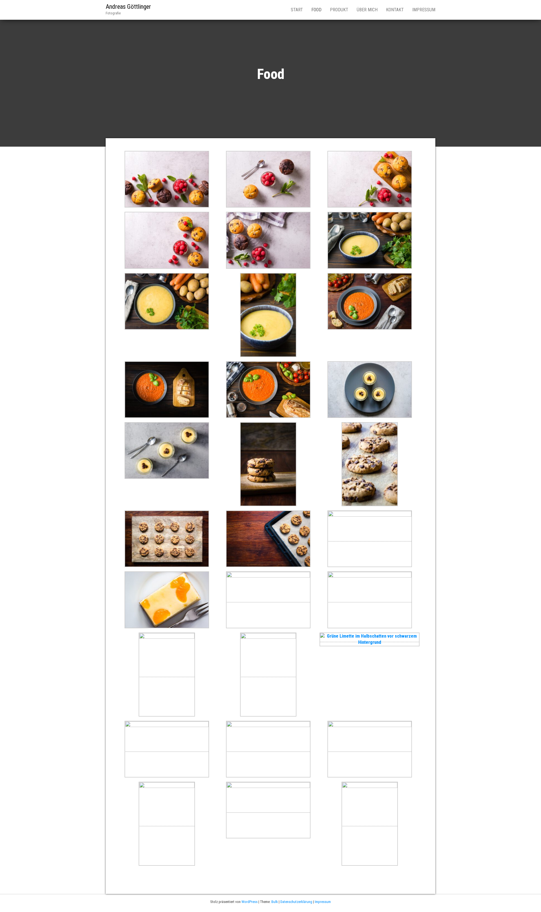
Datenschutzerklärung (296, 902)
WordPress (249, 902)
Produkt (339, 9)
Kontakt (395, 9)
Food (316, 9)
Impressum (423, 9)
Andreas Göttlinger (128, 6)
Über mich (367, 9)
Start (297, 9)
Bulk (274, 902)
